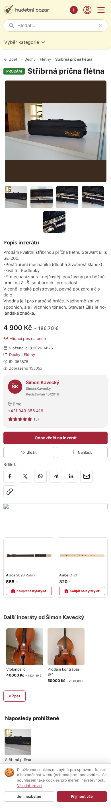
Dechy (30, 59)
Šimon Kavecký (42, 382)
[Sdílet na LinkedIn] (71, 476)
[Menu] (101, 10)
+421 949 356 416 (25, 410)
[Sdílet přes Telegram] (56, 476)
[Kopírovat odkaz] (9, 491)
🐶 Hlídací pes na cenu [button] (24, 338)
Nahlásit (85, 452)
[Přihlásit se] (87, 10)
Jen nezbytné (29, 796)
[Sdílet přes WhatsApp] (40, 476)
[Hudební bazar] (35, 10)
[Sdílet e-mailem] (86, 476)
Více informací (29, 785)
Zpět (13, 59)
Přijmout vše (82, 796)
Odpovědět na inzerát (56, 437)
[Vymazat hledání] (100, 25)
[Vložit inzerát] (74, 10)
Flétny (45, 59)
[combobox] (56, 25)
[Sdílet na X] (25, 476)
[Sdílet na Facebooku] (9, 476)
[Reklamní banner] (55, 515)
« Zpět (14, 696)
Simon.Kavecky (38, 388)
